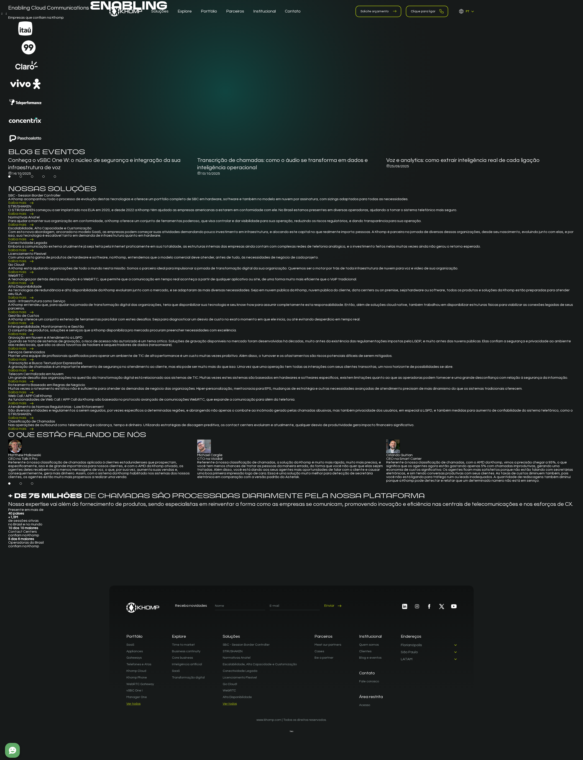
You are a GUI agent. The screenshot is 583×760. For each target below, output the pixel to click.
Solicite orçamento (375, 11)
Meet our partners (328, 644)
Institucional (370, 636)
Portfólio (134, 636)
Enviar (329, 605)
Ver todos (133, 703)
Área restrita (371, 697)
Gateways (134, 657)
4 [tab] (43, 176)
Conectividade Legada (240, 671)
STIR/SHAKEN (233, 651)
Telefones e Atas (138, 664)
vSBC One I (134, 690)
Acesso (364, 705)
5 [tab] (55, 176)
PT (467, 11)
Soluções (231, 636)
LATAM (406, 659)
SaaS (130, 644)
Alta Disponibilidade (237, 697)
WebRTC (229, 690)
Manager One (136, 697)
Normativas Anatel (237, 657)
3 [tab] (32, 176)
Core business (182, 657)
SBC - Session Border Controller (246, 644)
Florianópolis (411, 645)
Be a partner (324, 657)
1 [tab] (9, 176)
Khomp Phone (136, 677)
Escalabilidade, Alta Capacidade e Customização (260, 664)
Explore (179, 636)
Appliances (134, 651)
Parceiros (323, 636)
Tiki (291, 731)
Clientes (365, 651)
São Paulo (409, 652)
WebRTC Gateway (140, 684)
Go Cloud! (230, 684)
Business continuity (186, 651)
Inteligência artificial (187, 664)
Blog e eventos (370, 657)
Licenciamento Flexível (240, 677)
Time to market (183, 644)
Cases (319, 651)
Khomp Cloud (136, 671)
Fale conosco (369, 681)
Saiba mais (17, 203)
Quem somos (369, 644)
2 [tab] (21, 176)
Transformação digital (188, 677)
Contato (367, 673)
